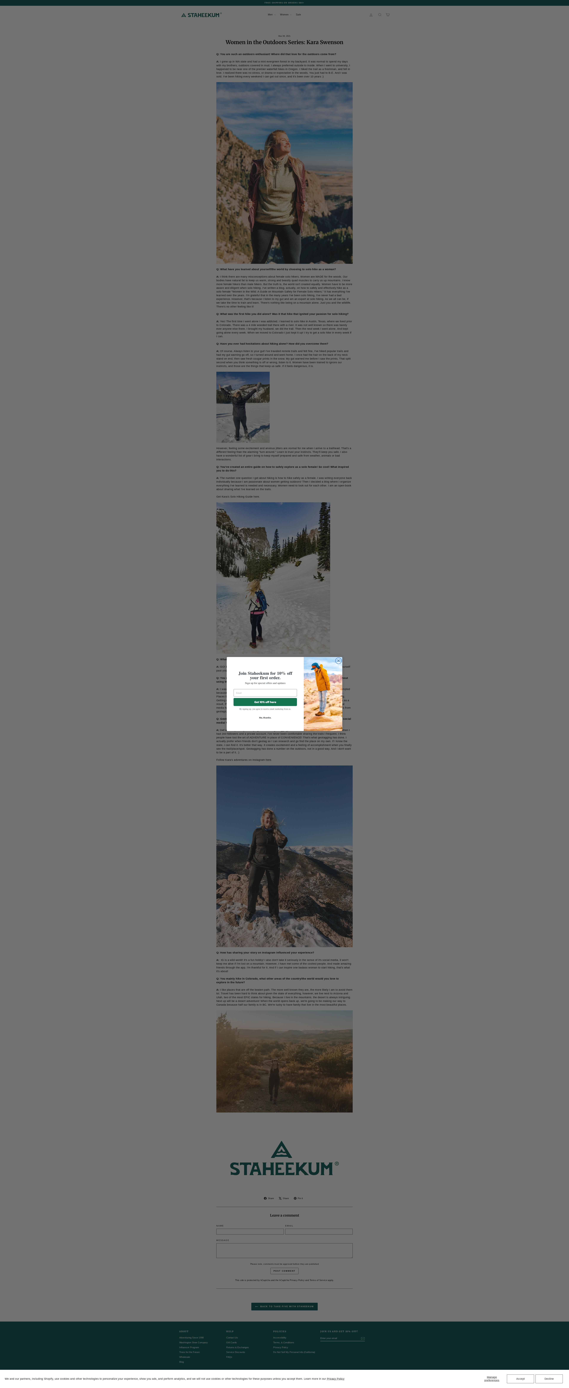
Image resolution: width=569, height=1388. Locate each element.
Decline (549, 1378)
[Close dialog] (338, 660)
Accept (520, 1378)
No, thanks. (265, 717)
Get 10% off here (265, 702)
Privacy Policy (335, 1378)
